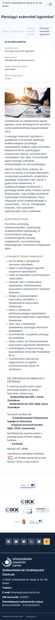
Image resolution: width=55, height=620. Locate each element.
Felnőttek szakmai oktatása (31, 31)
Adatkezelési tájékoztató (12, 616)
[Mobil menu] (50, 4)
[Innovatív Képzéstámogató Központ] (12, 510)
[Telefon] (31, 541)
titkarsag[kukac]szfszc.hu (25, 592)
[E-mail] (39, 541)
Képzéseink (17, 31)
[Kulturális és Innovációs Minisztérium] (42, 510)
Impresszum (31, 616)
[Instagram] (16, 541)
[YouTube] (24, 541)
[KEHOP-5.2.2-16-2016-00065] (27, 510)
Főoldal (5, 31)
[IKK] (27, 502)
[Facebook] (8, 541)
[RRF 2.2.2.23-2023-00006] (27, 485)
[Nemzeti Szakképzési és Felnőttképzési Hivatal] (19, 521)
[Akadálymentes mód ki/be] (46, 541)
